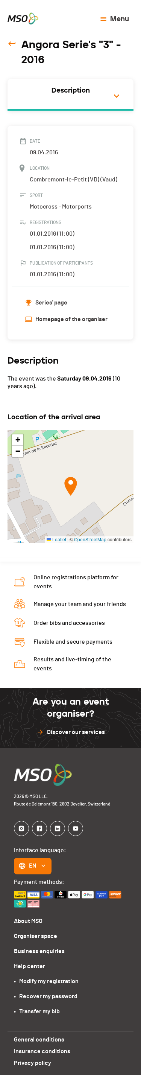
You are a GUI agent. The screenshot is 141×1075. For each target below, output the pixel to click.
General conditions (39, 1040)
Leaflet (58, 539)
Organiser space (35, 936)
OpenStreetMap (90, 539)
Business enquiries (39, 951)
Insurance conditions (42, 1051)
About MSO (28, 921)
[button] (70, 486)
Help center (29, 966)
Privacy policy (32, 1063)
